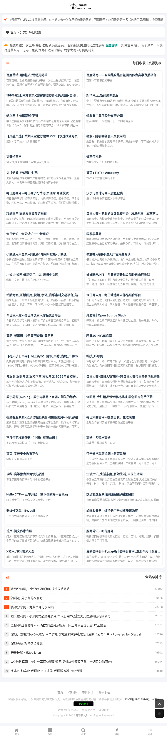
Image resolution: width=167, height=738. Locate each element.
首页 (13, 32)
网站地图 (104, 710)
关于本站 (104, 692)
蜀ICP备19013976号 (137, 699)
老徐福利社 (82, 715)
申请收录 (87, 692)
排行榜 (72, 692)
